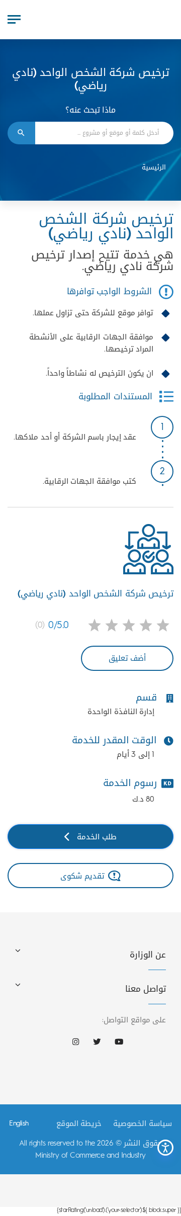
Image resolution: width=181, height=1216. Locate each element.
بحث (21, 133)
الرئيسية (154, 167)
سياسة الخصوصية (142, 1123)
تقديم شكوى (82, 875)
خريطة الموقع (79, 1123)
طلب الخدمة (97, 836)
